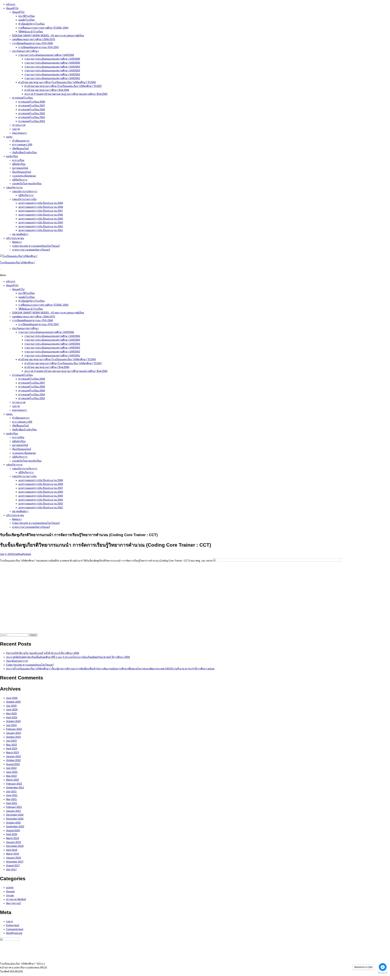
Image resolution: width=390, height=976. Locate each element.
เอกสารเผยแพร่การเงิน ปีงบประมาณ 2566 (40, 214)
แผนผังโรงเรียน (26, 20)
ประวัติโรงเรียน (26, 16)
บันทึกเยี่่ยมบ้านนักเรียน (24, 152)
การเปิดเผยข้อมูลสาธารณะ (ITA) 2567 (38, 47)
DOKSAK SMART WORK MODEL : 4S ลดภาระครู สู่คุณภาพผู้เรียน (48, 35)
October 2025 (13, 702)
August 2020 (13, 830)
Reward (26, 554)
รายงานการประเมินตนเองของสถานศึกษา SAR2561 (52, 78)
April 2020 (11, 834)
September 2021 (15, 787)
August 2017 (13, 865)
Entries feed (12, 925)
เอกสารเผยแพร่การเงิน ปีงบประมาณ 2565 (40, 218)
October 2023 (13, 737)
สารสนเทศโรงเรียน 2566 (31, 109)
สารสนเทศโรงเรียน (22, 98)
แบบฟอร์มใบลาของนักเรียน (26, 183)
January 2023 (13, 756)
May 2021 (11, 799)
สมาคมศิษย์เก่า (20, 234)
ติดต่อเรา (17, 242)
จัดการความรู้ (13, 903)
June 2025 (12, 709)
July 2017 (11, 869)
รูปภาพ (16, 129)
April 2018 (11, 850)
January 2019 (13, 842)
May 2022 (11, 776)
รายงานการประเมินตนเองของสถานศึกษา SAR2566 (52, 59)
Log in (9, 921)
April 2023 (11, 748)
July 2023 (11, 741)
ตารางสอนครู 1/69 (22, 144)
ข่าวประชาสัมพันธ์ (16, 899)
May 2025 (11, 713)
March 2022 (12, 780)
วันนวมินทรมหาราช (17, 661)
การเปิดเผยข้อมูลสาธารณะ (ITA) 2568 (32, 43)
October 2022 (13, 760)
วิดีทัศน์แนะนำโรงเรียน (30, 31)
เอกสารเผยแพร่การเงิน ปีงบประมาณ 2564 (40, 222)
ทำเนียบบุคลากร (21, 140)
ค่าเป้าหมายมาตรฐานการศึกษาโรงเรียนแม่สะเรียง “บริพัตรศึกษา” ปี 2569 (57, 82)
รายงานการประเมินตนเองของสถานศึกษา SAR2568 (46, 55)
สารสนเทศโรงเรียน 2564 (31, 117)
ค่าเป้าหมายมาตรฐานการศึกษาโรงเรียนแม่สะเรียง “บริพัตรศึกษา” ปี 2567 (63, 86)
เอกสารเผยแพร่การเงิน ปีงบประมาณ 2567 (40, 211)
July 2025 (11, 706)
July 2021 (11, 791)
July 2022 (11, 768)
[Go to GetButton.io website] (383, 973)
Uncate (10, 895)
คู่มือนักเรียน (18, 164)
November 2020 (14, 818)
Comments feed (14, 929)
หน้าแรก (10, 4)
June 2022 (12, 772)
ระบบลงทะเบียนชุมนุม (24, 175)
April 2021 (11, 803)
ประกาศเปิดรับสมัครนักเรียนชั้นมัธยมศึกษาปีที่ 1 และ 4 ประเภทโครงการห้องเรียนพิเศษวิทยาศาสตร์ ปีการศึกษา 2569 (68, 657)
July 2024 (11, 725)
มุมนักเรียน (12, 156)
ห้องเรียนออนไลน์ (21, 172)
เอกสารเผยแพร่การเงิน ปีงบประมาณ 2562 (40, 226)
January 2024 (13, 733)
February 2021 (14, 807)
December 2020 (14, 815)
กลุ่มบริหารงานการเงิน (24, 199)
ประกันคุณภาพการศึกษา (25, 51)
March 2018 (12, 854)
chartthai (17, 554)
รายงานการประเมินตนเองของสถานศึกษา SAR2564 (52, 66)
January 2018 (13, 857)
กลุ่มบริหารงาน (14, 187)
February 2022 (14, 783)
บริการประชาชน (15, 238)
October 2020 (13, 822)
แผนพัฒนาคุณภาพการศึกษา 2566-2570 (33, 39)
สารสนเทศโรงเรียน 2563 (31, 121)
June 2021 (12, 795)
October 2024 (13, 721)
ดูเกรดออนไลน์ (20, 168)
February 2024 (14, 729)
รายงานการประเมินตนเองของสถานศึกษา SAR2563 (52, 70)
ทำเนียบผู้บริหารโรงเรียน (31, 24)
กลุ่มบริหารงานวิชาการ (24, 191)
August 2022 (13, 764)
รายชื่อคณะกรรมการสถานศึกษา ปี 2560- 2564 (43, 27)
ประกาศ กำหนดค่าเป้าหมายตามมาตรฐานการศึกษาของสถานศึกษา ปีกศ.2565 (65, 94)
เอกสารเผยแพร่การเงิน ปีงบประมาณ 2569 (40, 203)
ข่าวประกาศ (18, 125)
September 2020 (15, 826)
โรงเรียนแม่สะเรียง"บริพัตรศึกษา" (17, 262)
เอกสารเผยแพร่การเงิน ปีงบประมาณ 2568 (40, 207)
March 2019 (12, 838)
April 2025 (11, 717)
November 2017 (14, 861)
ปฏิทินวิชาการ (19, 179)
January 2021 (13, 811)
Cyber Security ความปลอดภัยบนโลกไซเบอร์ (36, 246)
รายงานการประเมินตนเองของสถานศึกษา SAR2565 (52, 63)
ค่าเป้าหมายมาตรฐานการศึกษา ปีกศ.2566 (46, 90)
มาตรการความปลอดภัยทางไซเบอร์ (31, 249)
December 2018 (14, 846)
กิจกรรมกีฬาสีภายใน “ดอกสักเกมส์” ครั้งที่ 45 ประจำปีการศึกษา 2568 (42, 653)
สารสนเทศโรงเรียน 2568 (31, 101)
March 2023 (12, 752)
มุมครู (9, 137)
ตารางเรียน (18, 160)
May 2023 (11, 744)
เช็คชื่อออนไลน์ (20, 148)
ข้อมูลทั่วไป (12, 8)
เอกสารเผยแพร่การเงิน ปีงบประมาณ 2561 (40, 230)
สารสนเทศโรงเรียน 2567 (31, 105)
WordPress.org (14, 933)
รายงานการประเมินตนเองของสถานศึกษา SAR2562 (52, 74)
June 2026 (12, 698)
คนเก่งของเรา (19, 133)
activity (10, 887)
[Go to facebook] (382, 967)
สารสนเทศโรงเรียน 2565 (31, 113)
